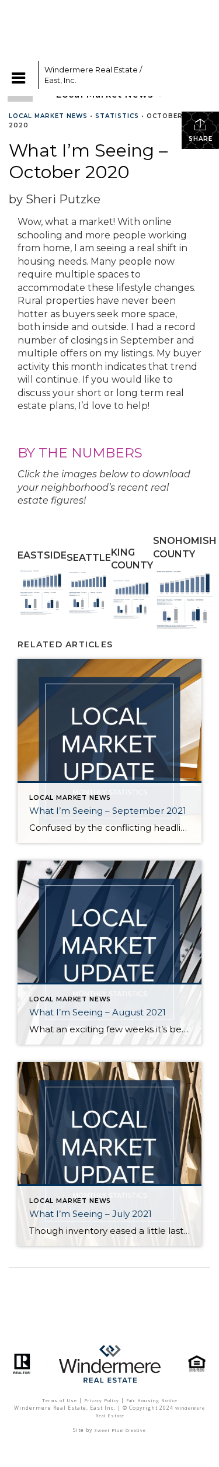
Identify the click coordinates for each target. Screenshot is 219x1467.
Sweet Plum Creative (120, 1430)
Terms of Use (59, 1400)
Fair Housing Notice (152, 1400)
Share (201, 139)
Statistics (117, 116)
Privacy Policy (101, 1400)
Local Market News (48, 116)
